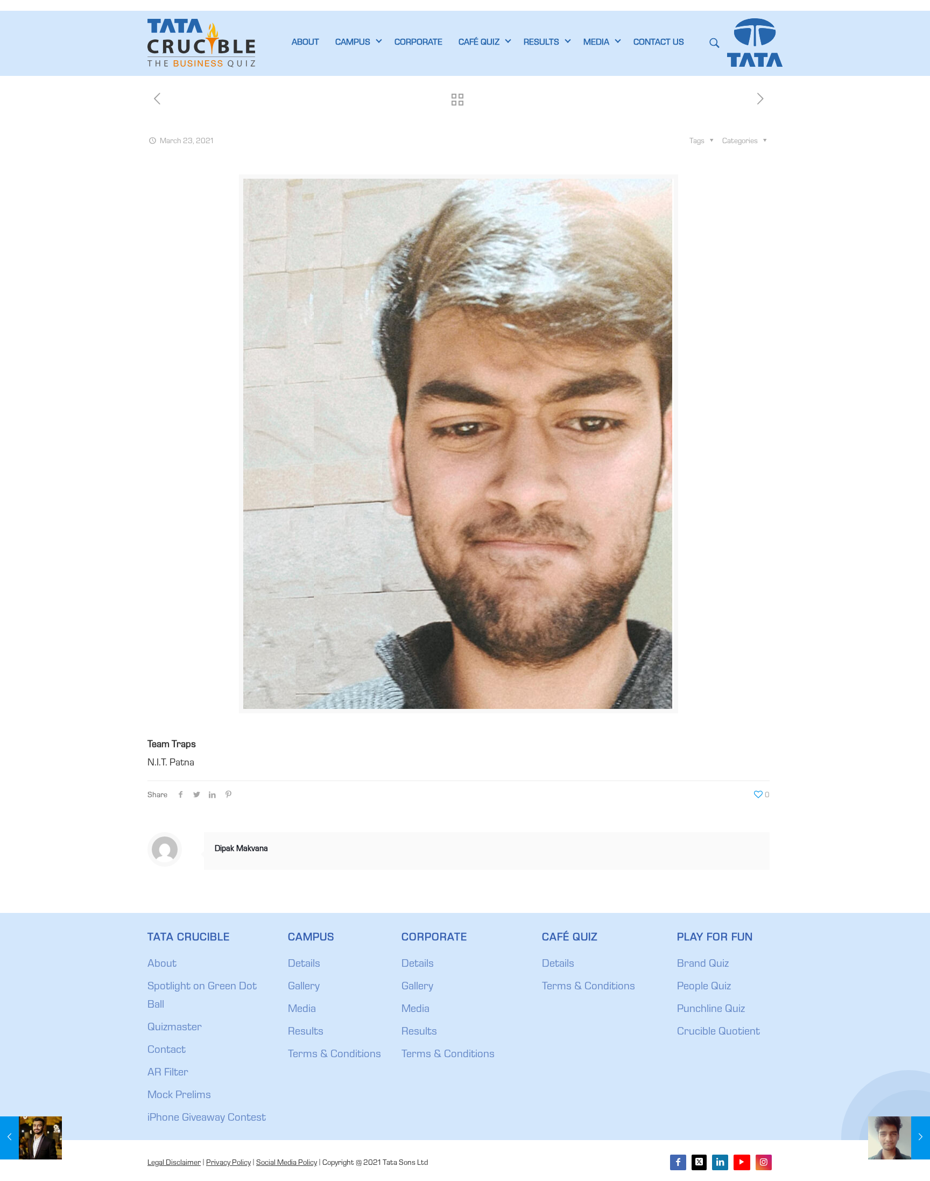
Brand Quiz (703, 964)
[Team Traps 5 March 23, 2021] (899, 1137)
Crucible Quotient (718, 1032)
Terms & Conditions (334, 1055)
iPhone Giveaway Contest (206, 1118)
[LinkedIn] (720, 1162)
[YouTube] (742, 1162)
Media (302, 1009)
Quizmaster (174, 1028)
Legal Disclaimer (174, 1163)
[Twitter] (699, 1162)
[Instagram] (764, 1162)
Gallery (304, 987)
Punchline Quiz (711, 1009)
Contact (166, 1050)
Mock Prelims (179, 1096)
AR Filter (167, 1073)
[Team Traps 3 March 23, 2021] (31, 1137)
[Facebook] (678, 1162)
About (162, 964)
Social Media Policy (286, 1163)
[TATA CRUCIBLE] (201, 43)
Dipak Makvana (241, 849)
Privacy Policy (228, 1163)
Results (305, 1032)
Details (304, 964)
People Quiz (704, 987)
